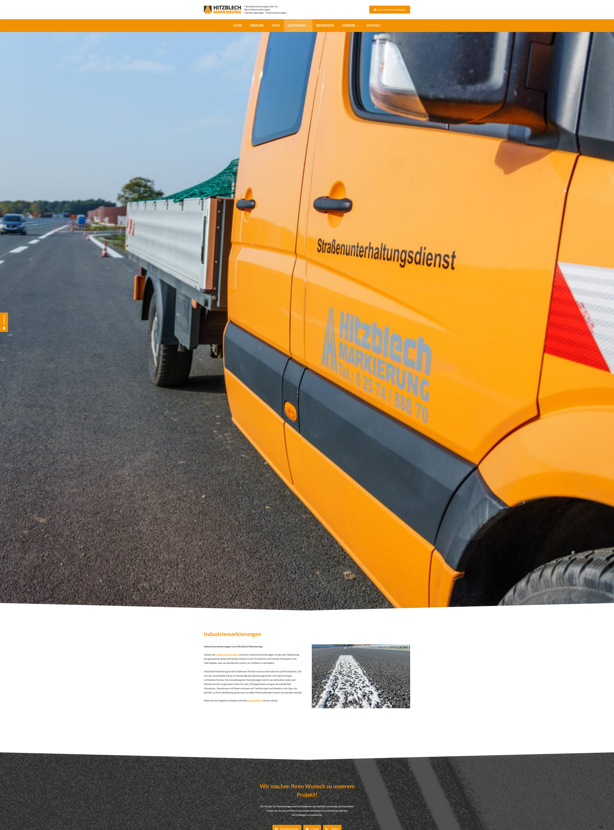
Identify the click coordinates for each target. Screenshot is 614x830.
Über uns (257, 25)
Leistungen (296, 25)
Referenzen (325, 25)
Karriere (348, 25)
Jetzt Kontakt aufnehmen (391, 9)
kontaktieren (255, 700)
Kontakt (374, 25)
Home (237, 25)
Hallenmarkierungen (227, 654)
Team (276, 25)
